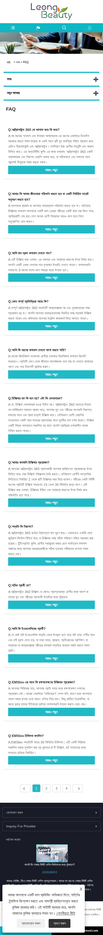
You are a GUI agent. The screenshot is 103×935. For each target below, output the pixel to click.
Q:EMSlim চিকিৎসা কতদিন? (26, 736)
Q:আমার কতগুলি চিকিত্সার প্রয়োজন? (29, 462)
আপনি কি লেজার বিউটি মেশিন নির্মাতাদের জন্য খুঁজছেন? (49, 864)
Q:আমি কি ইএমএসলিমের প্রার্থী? (27, 629)
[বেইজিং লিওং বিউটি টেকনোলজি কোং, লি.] (51, 5)
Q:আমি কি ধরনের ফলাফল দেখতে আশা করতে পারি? (37, 350)
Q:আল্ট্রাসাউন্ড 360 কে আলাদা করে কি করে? (34, 130)
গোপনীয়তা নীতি (65, 913)
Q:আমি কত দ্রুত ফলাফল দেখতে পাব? (30, 253)
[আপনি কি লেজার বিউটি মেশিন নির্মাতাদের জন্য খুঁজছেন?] (52, 853)
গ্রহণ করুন (59, 923)
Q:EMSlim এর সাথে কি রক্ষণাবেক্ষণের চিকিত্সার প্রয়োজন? (41, 682)
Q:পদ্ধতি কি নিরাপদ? (20, 526)
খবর (18, 62)
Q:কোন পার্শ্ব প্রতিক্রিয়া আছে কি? (28, 301)
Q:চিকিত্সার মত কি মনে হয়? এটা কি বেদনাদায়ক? (35, 398)
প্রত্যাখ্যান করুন (31, 923)
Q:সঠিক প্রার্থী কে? (19, 585)
